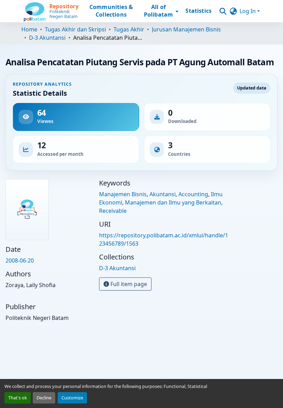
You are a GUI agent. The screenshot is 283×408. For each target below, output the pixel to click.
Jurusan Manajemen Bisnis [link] (186, 29)
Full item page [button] (128, 284)
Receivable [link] (113, 211)
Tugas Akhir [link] (129, 29)
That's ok (17, 398)
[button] (51, 11)
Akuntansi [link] (162, 194)
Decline (44, 398)
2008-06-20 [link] (20, 260)
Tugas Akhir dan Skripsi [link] (75, 29)
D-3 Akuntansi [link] (47, 37)
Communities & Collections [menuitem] (111, 10)
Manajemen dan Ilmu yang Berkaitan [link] (173, 202)
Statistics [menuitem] (198, 11)
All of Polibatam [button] (158, 10)
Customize (72, 398)
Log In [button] (248, 11)
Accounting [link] (193, 194)
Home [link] (29, 29)
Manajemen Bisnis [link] (123, 194)
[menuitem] (161, 11)
